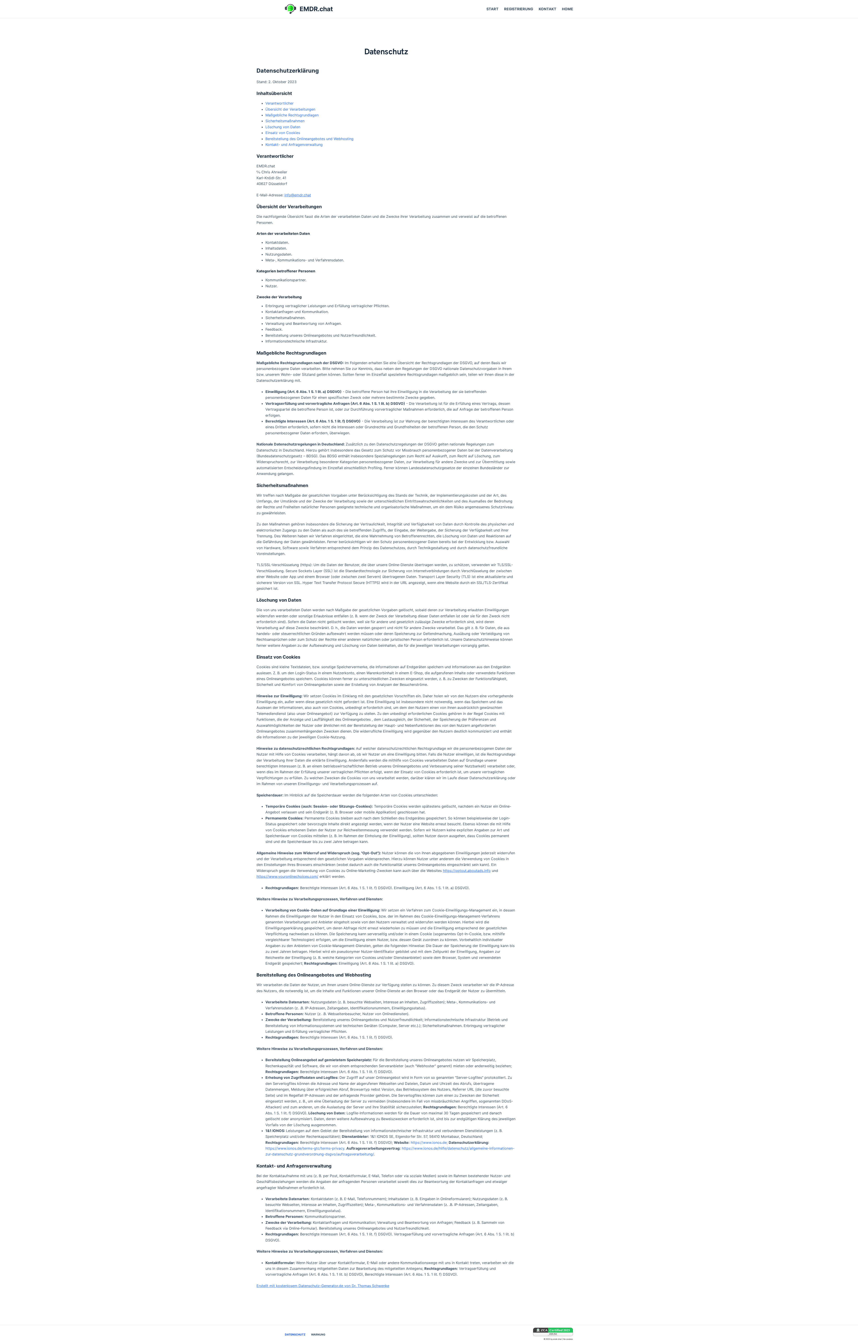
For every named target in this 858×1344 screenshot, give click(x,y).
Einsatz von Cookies (282, 132)
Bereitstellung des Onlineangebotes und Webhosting (309, 138)
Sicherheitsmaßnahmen (285, 121)
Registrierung (518, 9)
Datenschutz (295, 1334)
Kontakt (547, 9)
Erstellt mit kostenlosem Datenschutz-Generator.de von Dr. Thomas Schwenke (323, 1285)
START (492, 9)
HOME (567, 9)
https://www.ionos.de (429, 1142)
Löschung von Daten (282, 127)
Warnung (318, 1334)
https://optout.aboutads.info (467, 870)
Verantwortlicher (279, 103)
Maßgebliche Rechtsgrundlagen (292, 115)
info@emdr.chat (297, 195)
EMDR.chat (316, 9)
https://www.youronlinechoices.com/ (287, 876)
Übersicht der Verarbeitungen (290, 109)
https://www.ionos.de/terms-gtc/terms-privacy (304, 1148)
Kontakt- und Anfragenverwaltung (294, 144)
